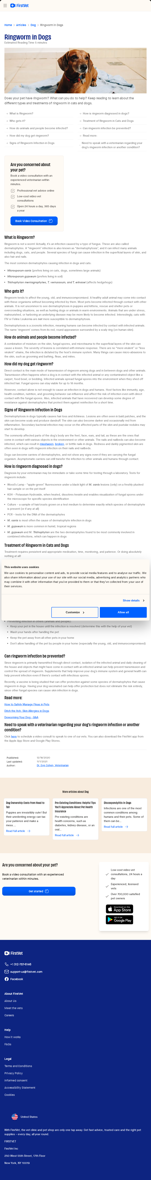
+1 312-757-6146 (20, 964)
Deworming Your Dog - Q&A (21, 717)
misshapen (46, 444)
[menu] (5, 5)
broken (59, 444)
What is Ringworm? (21, 113)
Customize (73, 612)
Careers (9, 1015)
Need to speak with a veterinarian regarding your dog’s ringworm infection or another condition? (112, 145)
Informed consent (15, 1080)
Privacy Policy (13, 1073)
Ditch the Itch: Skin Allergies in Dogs (26, 711)
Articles (21, 25)
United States (29, 1117)
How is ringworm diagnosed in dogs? (106, 113)
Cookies (9, 1095)
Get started (36, 891)
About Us (10, 1001)
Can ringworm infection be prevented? (107, 128)
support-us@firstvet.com (26, 972)
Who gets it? (17, 121)
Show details (131, 600)
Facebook (16, 979)
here (14, 736)
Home (8, 25)
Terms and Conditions (18, 1066)
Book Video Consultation (31, 221)
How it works (12, 1037)
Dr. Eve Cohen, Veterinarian (53, 765)
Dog (33, 25)
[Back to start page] (19, 5)
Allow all (123, 612)
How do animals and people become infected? (39, 128)
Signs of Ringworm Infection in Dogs (32, 143)
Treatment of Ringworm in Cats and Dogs (108, 121)
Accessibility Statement (19, 1088)
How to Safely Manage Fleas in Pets (26, 704)
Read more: (90, 135)
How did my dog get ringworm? (29, 135)
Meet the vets (13, 1008)
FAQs (7, 1044)
